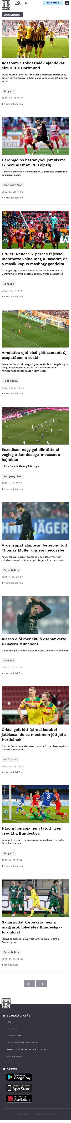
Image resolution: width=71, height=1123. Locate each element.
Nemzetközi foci (14, 104)
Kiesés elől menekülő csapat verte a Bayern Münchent (34, 641)
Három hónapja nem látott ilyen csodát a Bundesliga (31, 830)
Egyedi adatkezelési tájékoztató (26, 1049)
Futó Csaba (10, 380)
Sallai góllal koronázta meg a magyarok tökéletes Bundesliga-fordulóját (32, 927)
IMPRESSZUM (14, 1035)
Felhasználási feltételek (22, 1042)
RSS (9, 1022)
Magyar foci (11, 964)
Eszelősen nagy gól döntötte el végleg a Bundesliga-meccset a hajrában (31, 454)
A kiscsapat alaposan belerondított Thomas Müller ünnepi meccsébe (34, 547)
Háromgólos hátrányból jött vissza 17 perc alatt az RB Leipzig (33, 162)
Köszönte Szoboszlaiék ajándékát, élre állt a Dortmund (33, 65)
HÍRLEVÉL (12, 1029)
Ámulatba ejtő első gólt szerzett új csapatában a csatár (34, 355)
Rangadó (8, 91)
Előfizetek (53, 3)
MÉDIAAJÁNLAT (15, 1056)
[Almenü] (17, 3)
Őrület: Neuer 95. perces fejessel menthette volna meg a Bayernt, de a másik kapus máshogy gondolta (35, 259)
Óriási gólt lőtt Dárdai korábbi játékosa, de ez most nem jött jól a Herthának (34, 734)
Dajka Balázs (11, 570)
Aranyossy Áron (12, 184)
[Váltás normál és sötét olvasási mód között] (26, 3)
